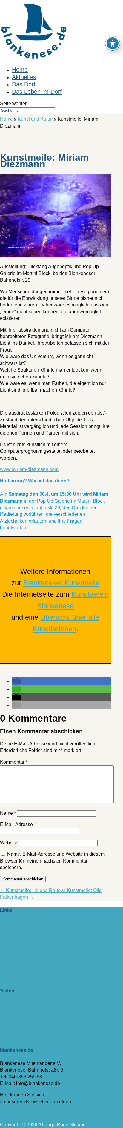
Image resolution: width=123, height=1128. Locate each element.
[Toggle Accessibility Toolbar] (112, 43)
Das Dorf (24, 84)
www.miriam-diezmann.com (29, 469)
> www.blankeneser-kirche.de (31, 948)
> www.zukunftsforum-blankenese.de (39, 941)
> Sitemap (10, 1030)
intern (6, 966)
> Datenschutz (15, 1023)
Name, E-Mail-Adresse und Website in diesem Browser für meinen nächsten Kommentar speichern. (52, 860)
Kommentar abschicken (22, 879)
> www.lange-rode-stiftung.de (31, 934)
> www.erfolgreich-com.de (27, 954)
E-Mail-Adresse (18, 824)
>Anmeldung (13, 1112)
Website (8, 842)
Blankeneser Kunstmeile (61, 583)
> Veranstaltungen (19, 1010)
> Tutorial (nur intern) (22, 1037)
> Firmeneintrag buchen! (26, 923)
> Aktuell (9, 1003)
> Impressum (13, 1017)
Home (20, 69)
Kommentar (13, 762)
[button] (16, 681)
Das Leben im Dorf (37, 91)
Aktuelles (24, 77)
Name (8, 813)
